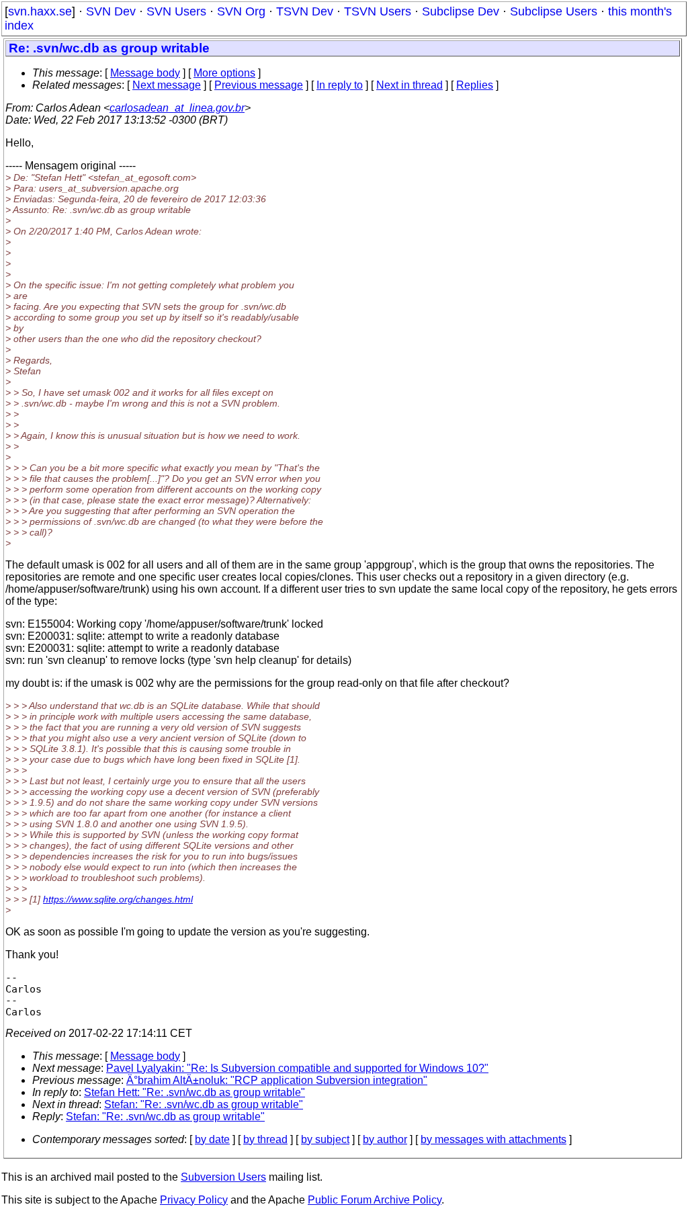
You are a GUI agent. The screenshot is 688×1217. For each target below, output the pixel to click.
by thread (265, 1139)
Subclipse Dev (460, 11)
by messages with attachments (493, 1139)
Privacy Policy (194, 1200)
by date (212, 1139)
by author (385, 1139)
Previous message (258, 85)
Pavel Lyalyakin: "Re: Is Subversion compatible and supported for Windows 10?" (297, 1068)
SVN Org (241, 11)
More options (224, 73)
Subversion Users (223, 1177)
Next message (166, 85)
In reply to (339, 85)
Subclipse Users (553, 11)
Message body (145, 73)
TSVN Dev (304, 11)
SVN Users (176, 11)
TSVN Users (377, 11)
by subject (325, 1139)
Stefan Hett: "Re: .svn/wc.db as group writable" (194, 1092)
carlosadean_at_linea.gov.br (177, 108)
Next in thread (409, 85)
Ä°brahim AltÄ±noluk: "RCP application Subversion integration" (276, 1080)
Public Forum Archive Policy (374, 1200)
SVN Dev (111, 11)
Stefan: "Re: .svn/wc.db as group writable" (203, 1104)
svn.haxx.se (40, 11)
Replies (474, 85)
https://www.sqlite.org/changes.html (118, 899)
